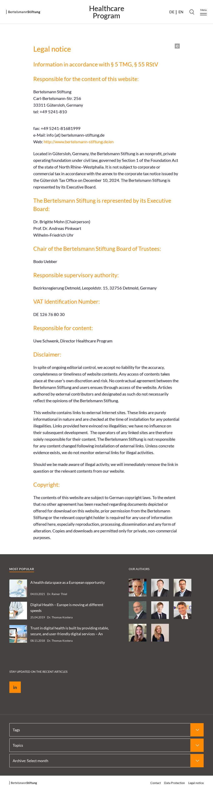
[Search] (192, 12)
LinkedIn (12, 682)
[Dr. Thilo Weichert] (137, 588)
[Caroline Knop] (137, 632)
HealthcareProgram (106, 12)
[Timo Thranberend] (160, 588)
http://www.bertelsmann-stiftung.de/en (79, 141)
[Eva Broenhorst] (160, 632)
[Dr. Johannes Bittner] (160, 610)
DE (171, 12)
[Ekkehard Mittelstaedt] (182, 610)
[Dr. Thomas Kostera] (182, 588)
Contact (155, 783)
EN (180, 12)
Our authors (139, 569)
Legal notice (196, 783)
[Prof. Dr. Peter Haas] (137, 610)
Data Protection (174, 783)
